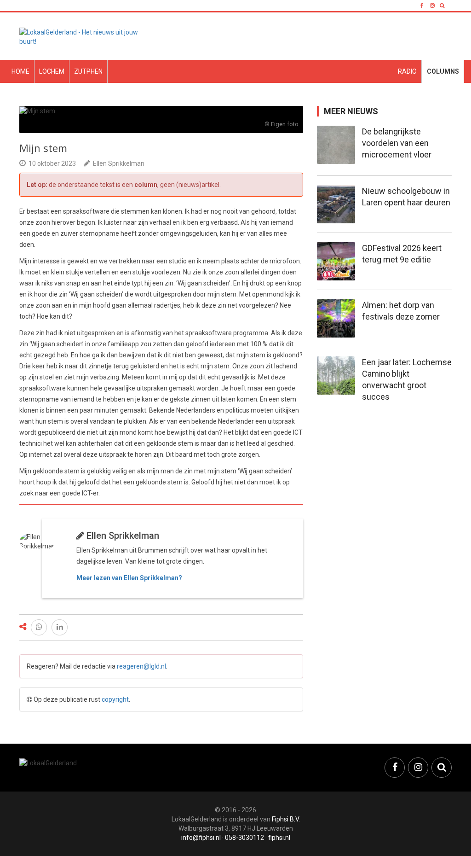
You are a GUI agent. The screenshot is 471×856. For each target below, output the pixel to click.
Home (20, 71)
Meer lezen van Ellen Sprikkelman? (129, 578)
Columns (443, 71)
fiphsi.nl (279, 837)
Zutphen (88, 71)
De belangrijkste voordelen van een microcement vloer (396, 143)
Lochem (51, 71)
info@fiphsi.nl (201, 837)
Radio (407, 71)
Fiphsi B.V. (286, 819)
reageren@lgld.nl (141, 666)
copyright (115, 699)
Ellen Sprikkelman (118, 163)
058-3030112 (244, 837)
